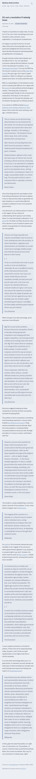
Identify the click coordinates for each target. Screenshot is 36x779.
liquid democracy (16, 671)
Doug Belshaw (13, 764)
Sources (12, 6)
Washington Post (7, 68)
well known (22, 508)
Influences (26, 6)
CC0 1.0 (23, 768)
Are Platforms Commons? (16, 423)
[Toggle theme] (32, 3)
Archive (4, 6)
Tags (8, 6)
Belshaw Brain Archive (10, 3)
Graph (16, 6)
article (15, 68)
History (21, 6)
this (27, 66)
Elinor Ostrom (23, 555)
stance (7, 88)
